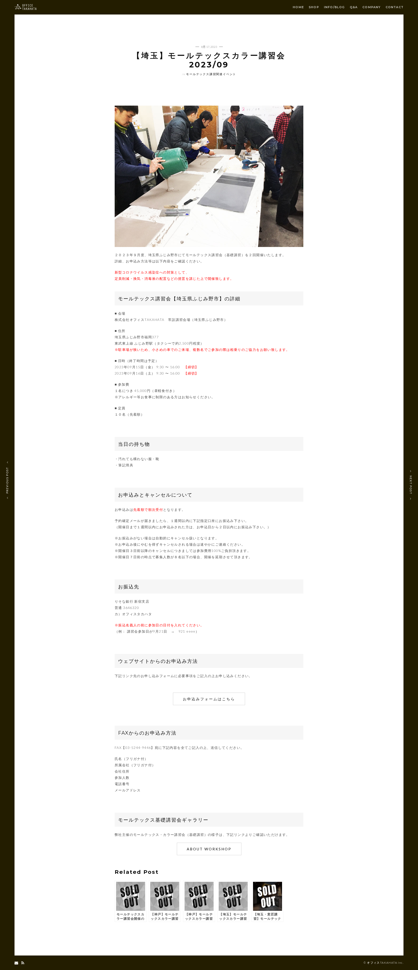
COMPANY (371, 7)
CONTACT (394, 7)
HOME (298, 7)
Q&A (354, 7)
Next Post (410, 485)
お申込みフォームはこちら (209, 699)
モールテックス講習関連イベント (211, 74)
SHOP (314, 7)
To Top (209, 962)
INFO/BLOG (334, 7)
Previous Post (7, 480)
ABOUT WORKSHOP (209, 849)
